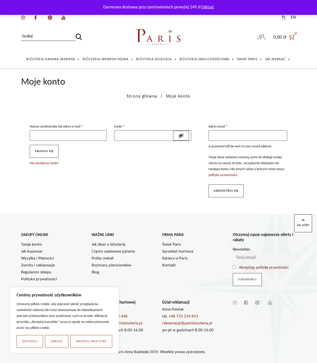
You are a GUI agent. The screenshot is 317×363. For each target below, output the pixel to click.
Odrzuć (57, 341)
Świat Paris (247, 59)
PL (284, 17)
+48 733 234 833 (183, 316)
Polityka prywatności (39, 279)
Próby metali (103, 258)
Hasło (119, 127)
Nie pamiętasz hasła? (44, 163)
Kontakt (169, 265)
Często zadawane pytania (113, 251)
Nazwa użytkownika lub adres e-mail (56, 127)
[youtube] (63, 17)
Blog (95, 272)
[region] (64, 320)
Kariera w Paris (175, 258)
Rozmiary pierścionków (111, 265)
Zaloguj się (44, 151)
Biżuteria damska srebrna (50, 59)
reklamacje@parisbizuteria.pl (187, 323)
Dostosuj (29, 341)
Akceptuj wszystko (91, 341)
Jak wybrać (275, 59)
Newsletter (241, 250)
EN (293, 17)
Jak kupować (32, 251)
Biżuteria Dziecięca (154, 59)
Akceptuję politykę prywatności (264, 268)
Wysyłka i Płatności (37, 258)
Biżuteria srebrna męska (106, 59)
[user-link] (261, 37)
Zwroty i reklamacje (38, 265)
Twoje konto (31, 244)
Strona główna (142, 96)
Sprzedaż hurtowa (177, 251)
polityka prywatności (223, 175)
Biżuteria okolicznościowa (204, 59)
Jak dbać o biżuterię (108, 244)
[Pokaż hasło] (181, 136)
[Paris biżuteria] (158, 37)
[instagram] (23, 17)
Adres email (218, 127)
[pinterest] (50, 17)
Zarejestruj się (226, 190)
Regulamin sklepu (36, 272)
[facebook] (35, 17)
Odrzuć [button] (207, 7)
